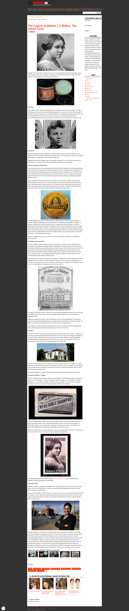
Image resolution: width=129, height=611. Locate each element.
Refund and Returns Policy (92, 92)
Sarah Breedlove (32, 570)
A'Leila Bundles (37, 568)
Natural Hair (69, 9)
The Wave (84, 9)
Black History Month (55, 568)
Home (30, 9)
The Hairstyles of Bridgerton (33, 591)
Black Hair (47, 9)
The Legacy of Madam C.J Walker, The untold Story (52, 27)
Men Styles (54, 9)
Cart (87, 80)
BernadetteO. (32, 32)
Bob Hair (61, 9)
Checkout (91, 9)
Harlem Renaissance (66, 568)
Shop (35, 9)
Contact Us (89, 84)
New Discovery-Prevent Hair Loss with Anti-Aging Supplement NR (47, 592)
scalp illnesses (41, 570)
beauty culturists (45, 568)
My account (89, 88)
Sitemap (40, 9)
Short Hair (76, 9)
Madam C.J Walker (76, 568)
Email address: (88, 25)
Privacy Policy (89, 90)
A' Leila (30, 568)
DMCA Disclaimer (90, 86)
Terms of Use (89, 100)
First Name (87, 20)
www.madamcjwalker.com (59, 478)
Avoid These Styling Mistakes (94, 98)
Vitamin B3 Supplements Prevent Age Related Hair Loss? (74, 592)
